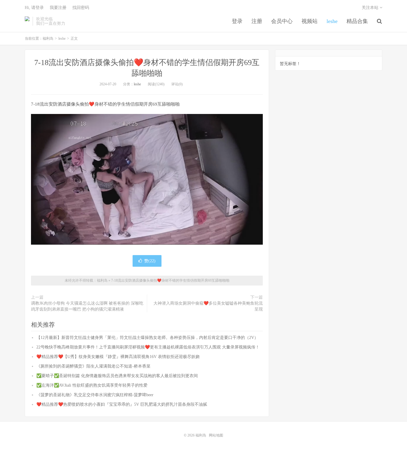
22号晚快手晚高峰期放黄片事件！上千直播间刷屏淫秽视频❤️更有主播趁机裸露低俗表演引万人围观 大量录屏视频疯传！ (148, 347)
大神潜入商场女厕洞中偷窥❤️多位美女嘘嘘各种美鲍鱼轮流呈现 (208, 306)
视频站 (310, 21)
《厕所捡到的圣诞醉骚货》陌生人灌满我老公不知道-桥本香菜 (93, 366)
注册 (256, 21)
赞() (150, 261)
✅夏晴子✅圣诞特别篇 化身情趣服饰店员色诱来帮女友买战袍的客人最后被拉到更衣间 (117, 376)
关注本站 (371, 7)
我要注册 (58, 7)
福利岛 (27, 21)
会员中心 (282, 21)
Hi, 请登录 (34, 7)
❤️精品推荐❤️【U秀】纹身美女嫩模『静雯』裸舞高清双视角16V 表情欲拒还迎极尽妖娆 (118, 356)
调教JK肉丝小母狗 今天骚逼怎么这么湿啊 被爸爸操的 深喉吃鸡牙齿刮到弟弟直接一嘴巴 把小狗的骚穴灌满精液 (87, 306)
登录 (237, 21)
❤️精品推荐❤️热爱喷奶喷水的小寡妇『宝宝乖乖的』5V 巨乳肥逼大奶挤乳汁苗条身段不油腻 (121, 404)
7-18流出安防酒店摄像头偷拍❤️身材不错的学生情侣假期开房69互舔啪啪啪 (170, 280)
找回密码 (80, 7)
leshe (332, 21)
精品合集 (357, 21)
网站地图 (216, 435)
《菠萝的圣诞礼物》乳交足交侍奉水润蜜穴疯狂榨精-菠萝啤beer (94, 395)
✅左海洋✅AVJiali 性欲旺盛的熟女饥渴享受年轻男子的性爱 (91, 385)
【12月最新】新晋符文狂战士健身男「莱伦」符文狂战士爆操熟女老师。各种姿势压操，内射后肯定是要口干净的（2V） (147, 337)
